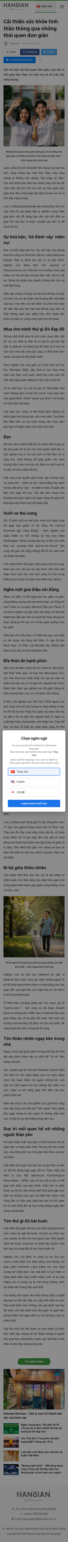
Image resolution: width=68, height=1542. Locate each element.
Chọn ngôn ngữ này (34, 803)
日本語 (21, 792)
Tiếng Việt (22, 771)
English (21, 781)
